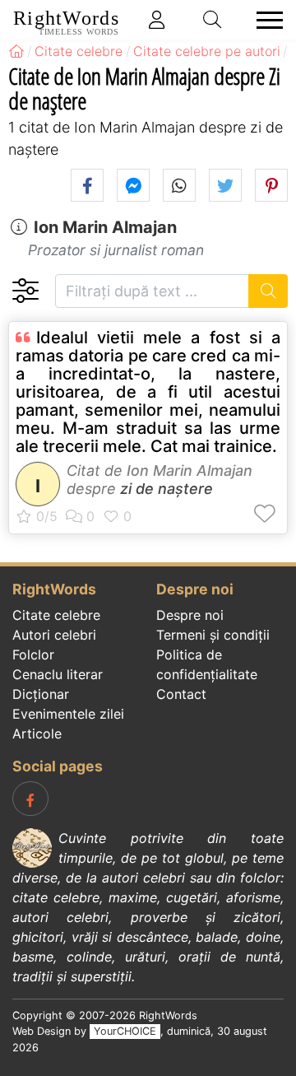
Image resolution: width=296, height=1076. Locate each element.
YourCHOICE (125, 1031)
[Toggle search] (213, 19)
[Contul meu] (157, 19)
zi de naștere (166, 488)
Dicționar (40, 694)
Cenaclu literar (57, 674)
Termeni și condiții (213, 635)
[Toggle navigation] (265, 20)
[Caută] (268, 291)
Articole (37, 733)
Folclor (33, 654)
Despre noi (190, 615)
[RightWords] (16, 51)
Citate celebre (56, 615)
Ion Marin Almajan (105, 227)
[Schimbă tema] (25, 291)
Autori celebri (54, 635)
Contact (181, 694)
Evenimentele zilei (68, 714)
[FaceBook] (30, 798)
